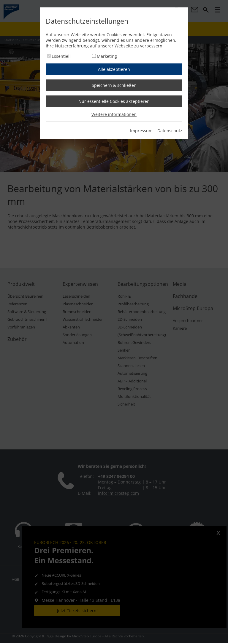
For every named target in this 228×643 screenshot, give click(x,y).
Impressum (141, 130)
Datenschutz (169, 130)
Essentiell (61, 56)
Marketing (107, 56)
